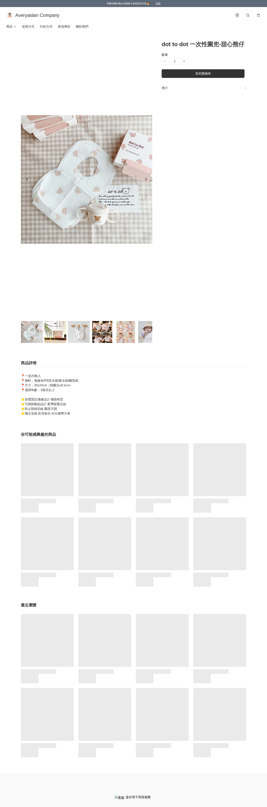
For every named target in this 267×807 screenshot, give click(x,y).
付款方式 (46, 26)
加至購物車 (203, 73)
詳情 (158, 3)
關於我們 (82, 26)
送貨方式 (28, 26)
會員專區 (64, 26)
